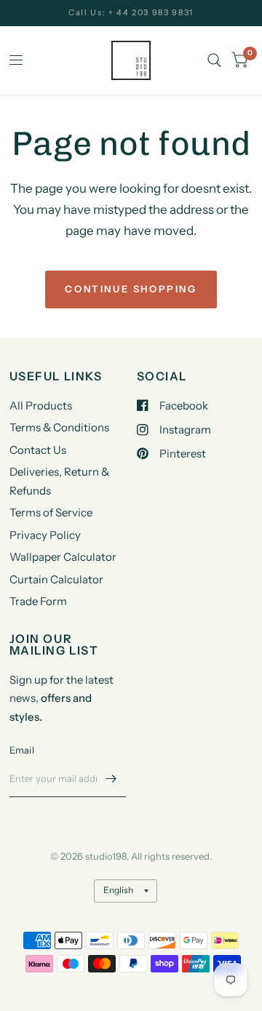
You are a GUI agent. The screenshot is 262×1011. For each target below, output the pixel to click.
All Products (40, 405)
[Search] (214, 60)
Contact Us (37, 450)
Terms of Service (50, 512)
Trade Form (38, 601)
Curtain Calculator (56, 579)
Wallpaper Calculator (62, 557)
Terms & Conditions (59, 427)
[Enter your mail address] (111, 778)
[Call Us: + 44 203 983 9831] (131, 13)
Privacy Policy (45, 535)
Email (21, 750)
